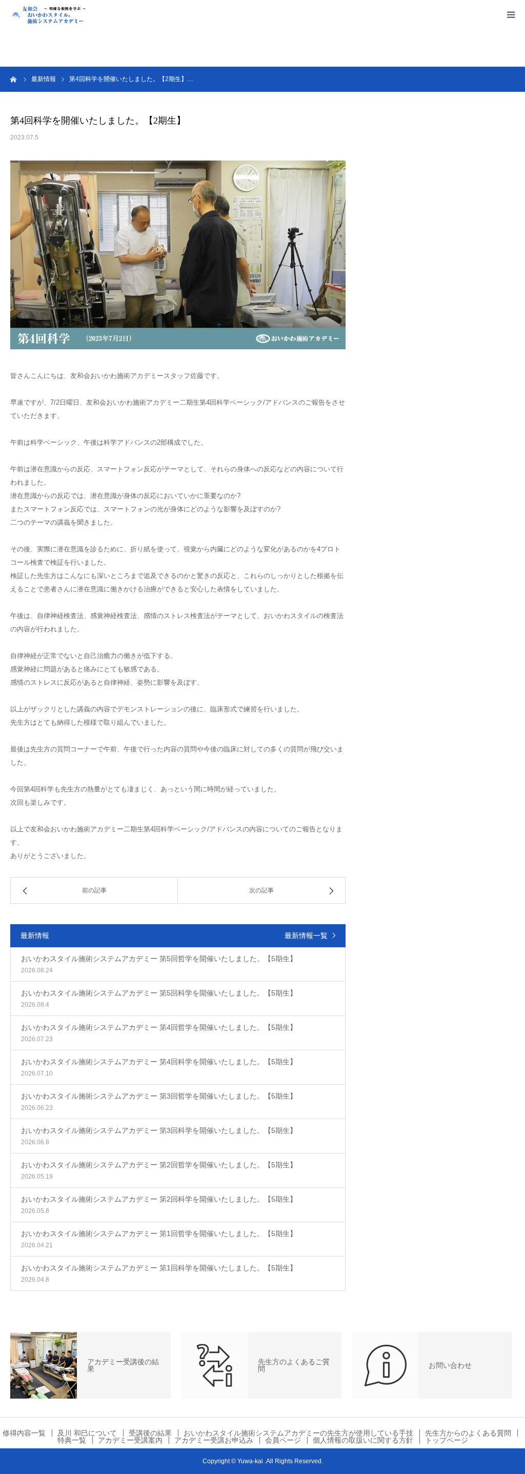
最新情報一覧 (306, 935)
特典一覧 (71, 1440)
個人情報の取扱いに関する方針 (363, 1440)
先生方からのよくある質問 (468, 1433)
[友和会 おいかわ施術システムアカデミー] (61, 14)
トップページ (446, 1440)
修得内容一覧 (24, 1433)
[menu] (510, 14)
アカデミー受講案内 (130, 1440)
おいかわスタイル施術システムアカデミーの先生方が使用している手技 (298, 1433)
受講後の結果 (150, 1433)
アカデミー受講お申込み (213, 1440)
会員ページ (283, 1440)
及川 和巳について (87, 1433)
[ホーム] (13, 79)
